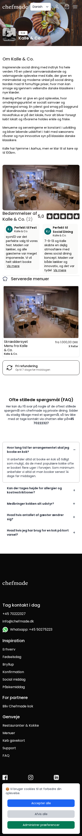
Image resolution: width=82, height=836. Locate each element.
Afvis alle (41, 814)
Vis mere (13, 266)
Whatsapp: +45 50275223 (30, 629)
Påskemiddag (14, 687)
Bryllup (8, 664)
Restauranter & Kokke (21, 725)
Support (9, 748)
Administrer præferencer (41, 825)
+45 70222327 (14, 613)
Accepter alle (41, 803)
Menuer (9, 733)
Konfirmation (13, 672)
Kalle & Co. (21, 231)
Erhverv (9, 649)
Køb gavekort (14, 740)
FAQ (6, 755)
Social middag (14, 679)
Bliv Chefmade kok (18, 706)
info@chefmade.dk (18, 621)
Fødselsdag (12, 656)
